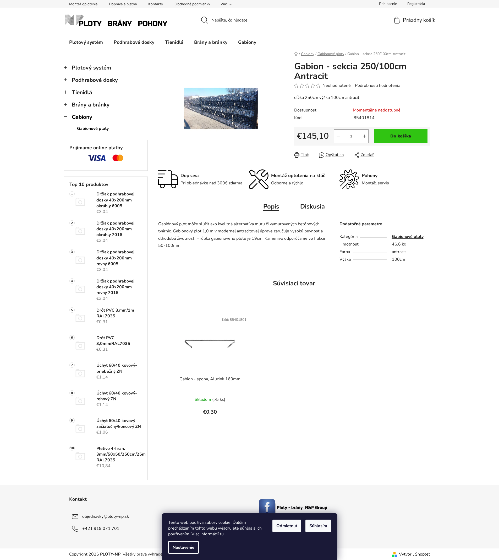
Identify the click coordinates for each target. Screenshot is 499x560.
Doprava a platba (123, 4)
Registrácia (416, 3)
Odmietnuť (286, 526)
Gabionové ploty (93, 128)
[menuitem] (86, 42)
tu (222, 534)
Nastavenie (183, 547)
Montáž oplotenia (83, 4)
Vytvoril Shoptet (414, 554)
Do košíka (400, 136)
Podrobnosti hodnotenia (377, 85)
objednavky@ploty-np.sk (105, 516)
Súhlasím (318, 526)
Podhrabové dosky (95, 80)
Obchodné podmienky (192, 4)
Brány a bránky (90, 104)
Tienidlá (82, 92)
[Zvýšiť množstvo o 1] (364, 136)
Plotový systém (91, 67)
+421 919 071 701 (100, 528)
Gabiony (82, 117)
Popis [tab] (271, 206)
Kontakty (155, 4)
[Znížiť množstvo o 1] (338, 136)
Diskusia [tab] (312, 206)
